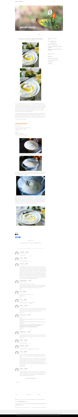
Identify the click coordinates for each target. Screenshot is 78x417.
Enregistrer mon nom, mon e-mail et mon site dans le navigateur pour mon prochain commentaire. (30, 399)
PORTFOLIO (21, 1)
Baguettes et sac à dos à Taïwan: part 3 (23, 407)
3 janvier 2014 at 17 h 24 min (23, 253)
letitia (34, 40)
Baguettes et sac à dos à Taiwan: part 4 (39, 407)
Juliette (21, 305)
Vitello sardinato (50, 61)
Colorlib (50, 414)
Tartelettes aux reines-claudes (52, 58)
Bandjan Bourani (53, 41)
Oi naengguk (50, 63)
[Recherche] (62, 1)
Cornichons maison (55, 44)
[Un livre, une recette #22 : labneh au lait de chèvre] (30, 54)
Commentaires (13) (30, 240)
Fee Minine (22, 345)
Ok (61, 415)
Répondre (26, 263)
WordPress (56, 414)
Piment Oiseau (50, 49)
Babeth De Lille (23, 331)
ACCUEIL (16, 1)
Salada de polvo (50, 56)
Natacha (21, 368)
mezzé (39, 34)
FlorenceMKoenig (23, 280)
